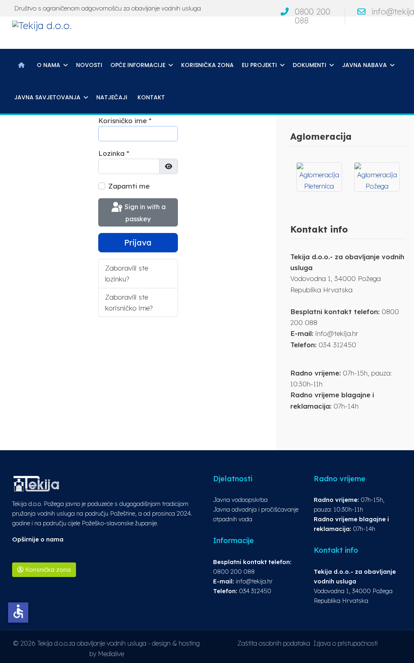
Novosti (89, 65)
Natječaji (111, 97)
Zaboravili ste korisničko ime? (129, 302)
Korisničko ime (125, 120)
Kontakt (151, 97)
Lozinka (113, 153)
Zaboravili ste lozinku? (126, 273)
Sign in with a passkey (144, 213)
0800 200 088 (312, 15)
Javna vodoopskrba (240, 500)
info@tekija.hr (254, 581)
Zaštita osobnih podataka (273, 643)
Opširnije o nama (37, 539)
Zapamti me (129, 186)
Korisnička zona (207, 65)
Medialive (111, 654)
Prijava (138, 242)
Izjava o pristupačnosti (345, 643)
